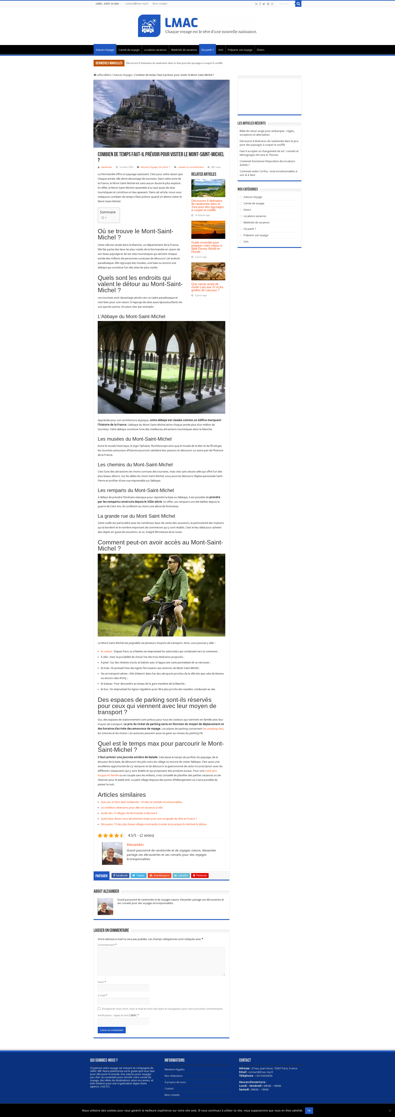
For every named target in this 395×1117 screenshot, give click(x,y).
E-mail (102, 995)
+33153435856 (263, 1076)
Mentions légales (175, 1069)
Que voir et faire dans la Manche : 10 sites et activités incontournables (141, 802)
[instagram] (272, 3)
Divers (260, 49)
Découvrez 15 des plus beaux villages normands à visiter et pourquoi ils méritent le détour (154, 824)
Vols (220, 49)
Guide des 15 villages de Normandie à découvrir (129, 813)
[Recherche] (298, 4)
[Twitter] (264, 3)
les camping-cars (213, 728)
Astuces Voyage (105, 49)
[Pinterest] (268, 3)
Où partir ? (207, 49)
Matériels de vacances (184, 49)
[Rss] (256, 3)
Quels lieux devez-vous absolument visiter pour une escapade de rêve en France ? (149, 818)
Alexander (106, 167)
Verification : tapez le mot (118, 1015)
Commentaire (107, 945)
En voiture (106, 651)
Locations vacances (155, 49)
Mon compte (160, 3)
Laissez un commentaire (191, 167)
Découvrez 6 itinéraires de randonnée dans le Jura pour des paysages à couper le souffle (174, 63)
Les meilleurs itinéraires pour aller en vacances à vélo (132, 807)
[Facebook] (260, 3)
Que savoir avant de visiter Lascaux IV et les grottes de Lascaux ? (207, 287)
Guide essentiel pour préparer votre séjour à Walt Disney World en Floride (206, 247)
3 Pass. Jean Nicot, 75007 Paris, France (274, 1068)
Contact (169, 1088)
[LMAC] (197, 25)
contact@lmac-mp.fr (137, 3)
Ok (309, 1110)
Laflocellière (103, 74)
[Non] (390, 1111)
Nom (102, 982)
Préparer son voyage (240, 49)
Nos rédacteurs (174, 1075)
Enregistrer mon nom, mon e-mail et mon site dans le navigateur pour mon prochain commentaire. (162, 1009)
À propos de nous (175, 1082)
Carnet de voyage (129, 49)
